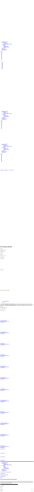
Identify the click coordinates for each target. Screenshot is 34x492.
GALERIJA (3, 465)
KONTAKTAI (4, 470)
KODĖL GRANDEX (5, 462)
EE (2, 67)
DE (1, 53)
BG (1, 52)
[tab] (18, 302)
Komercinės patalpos (6, 468)
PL (2, 63)
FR (1, 55)
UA (1, 59)
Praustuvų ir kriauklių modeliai (8, 464)
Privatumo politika (2, 473)
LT (1, 51)
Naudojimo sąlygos (2, 476)
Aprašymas (3, 302)
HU (1, 56)
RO (1, 57)
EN (1, 54)
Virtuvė (5, 466)
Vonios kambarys (6, 467)
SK (1, 58)
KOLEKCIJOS (4, 463)
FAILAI (3, 469)
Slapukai (1, 477)
